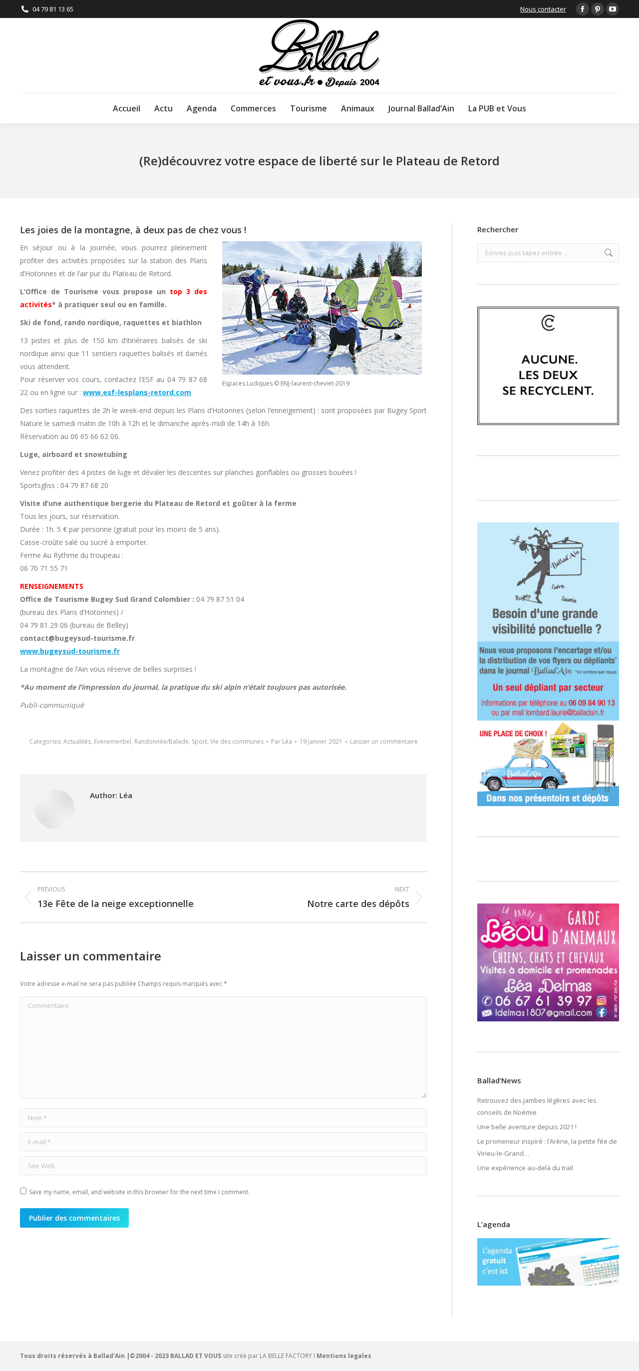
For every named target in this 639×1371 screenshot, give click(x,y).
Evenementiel (112, 741)
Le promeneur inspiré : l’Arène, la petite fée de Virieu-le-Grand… (547, 1147)
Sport (199, 741)
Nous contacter (543, 8)
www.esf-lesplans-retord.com (137, 392)
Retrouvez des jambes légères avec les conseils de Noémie (537, 1106)
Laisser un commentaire (384, 741)
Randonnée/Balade (161, 741)
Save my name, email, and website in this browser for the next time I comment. (139, 1192)
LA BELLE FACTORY (286, 1356)
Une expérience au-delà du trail (525, 1167)
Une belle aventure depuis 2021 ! (527, 1126)
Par (281, 741)
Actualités (77, 741)
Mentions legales (344, 1356)
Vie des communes (237, 741)
